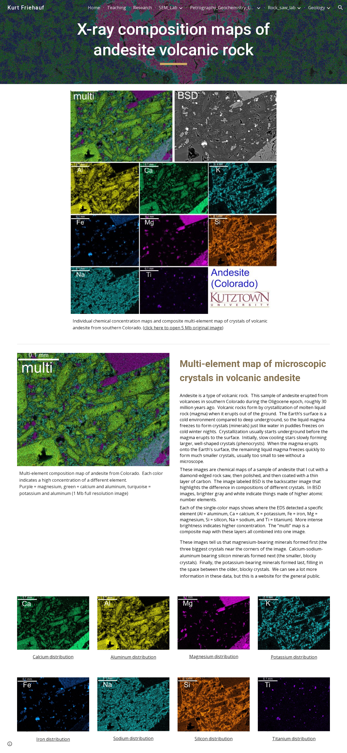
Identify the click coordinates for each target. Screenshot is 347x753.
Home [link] (94, 8)
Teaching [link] (116, 8)
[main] (173, 42)
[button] (340, 7)
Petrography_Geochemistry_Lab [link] (222, 8)
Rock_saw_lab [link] (281, 8)
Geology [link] (316, 8)
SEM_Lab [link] (168, 8)
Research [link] (142, 8)
